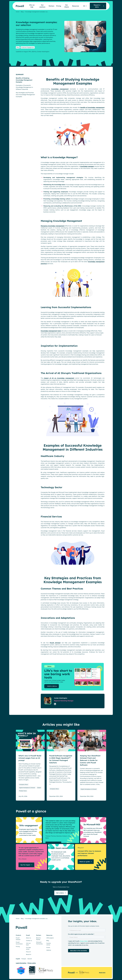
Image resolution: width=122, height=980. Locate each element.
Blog (22, 11)
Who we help (31, 6)
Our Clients (66, 6)
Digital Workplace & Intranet (27, 787)
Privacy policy (32, 963)
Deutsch (29, 958)
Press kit (28, 952)
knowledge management (60, 89)
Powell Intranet (55, 643)
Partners (51, 6)
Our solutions (42, 6)
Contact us (29, 940)
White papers (50, 938)
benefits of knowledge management (92, 107)
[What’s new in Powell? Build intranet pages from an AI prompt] (30, 740)
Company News (23, 784)
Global (39, 787)
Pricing (58, 6)
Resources (75, 6)
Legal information (21, 963)
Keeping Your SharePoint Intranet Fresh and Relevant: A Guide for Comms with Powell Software (90, 760)
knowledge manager (87, 166)
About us (28, 938)
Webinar (48, 950)
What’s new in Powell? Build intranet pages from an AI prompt (30, 758)
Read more (102, 972)
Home (17, 11)
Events (48, 947)
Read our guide (85, 861)
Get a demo (60, 893)
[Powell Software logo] (17, 5)
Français (23, 958)
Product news (23, 791)
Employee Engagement (27, 47)
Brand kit (28, 954)
